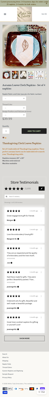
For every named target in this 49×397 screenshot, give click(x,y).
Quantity (5, 126)
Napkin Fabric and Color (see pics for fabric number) (22, 94)
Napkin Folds (6, 364)
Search (4, 354)
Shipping (5, 361)
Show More (11, 258)
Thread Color (7, 104)
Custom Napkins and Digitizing (12, 371)
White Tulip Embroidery (15, 384)
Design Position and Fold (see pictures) (16, 111)
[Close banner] (46, 3)
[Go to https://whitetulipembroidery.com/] (24, 14)
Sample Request (7, 374)
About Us (5, 357)
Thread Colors (7, 367)
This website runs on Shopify (33, 384)
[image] (24, 46)
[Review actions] (41, 210)
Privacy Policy (7, 377)
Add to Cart (34, 131)
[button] (42, 189)
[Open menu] (5, 14)
